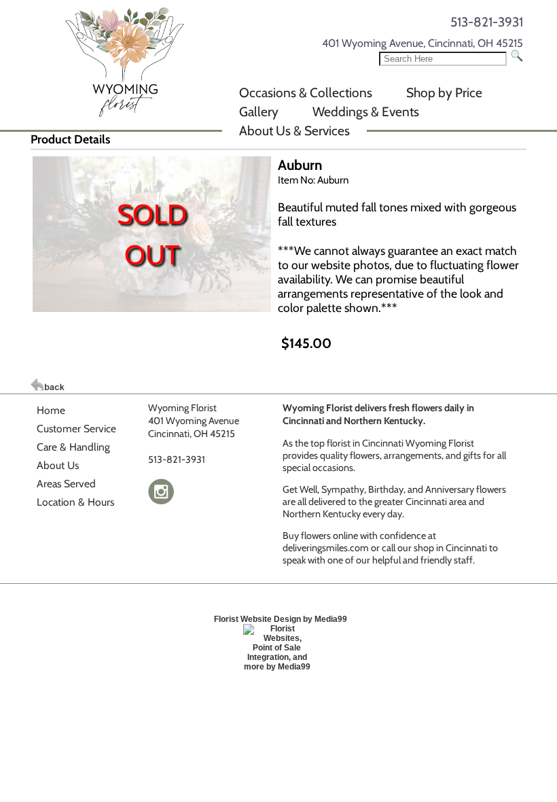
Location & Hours (75, 501)
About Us (58, 465)
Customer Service (76, 428)
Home (51, 410)
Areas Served (66, 483)
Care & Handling (73, 446)
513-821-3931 (486, 22)
